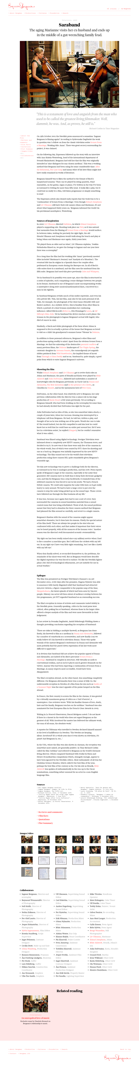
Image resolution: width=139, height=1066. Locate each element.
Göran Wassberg (29, 948)
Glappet (72, 430)
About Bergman (16, 13)
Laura (88, 311)
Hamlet (50, 387)
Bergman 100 (25, 1053)
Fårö (81, 227)
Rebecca (66, 311)
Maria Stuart (54, 400)
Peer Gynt (86, 387)
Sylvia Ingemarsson (30, 930)
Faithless (67, 224)
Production (30, 1049)
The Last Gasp (56, 169)
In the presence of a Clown (79, 384)
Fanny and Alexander (83, 633)
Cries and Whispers (90, 271)
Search (65, 13)
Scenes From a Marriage (77, 230)
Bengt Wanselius (97, 930)
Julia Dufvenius (56, 378)
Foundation (54, 13)
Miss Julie (49, 314)
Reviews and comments (50, 812)
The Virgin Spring (87, 347)
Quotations (26, 147)
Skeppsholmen (43, 591)
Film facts (26, 145)
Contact (13, 1053)
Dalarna (95, 332)
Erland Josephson (94, 202)
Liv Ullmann (46, 205)
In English (126, 9)
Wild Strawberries (64, 353)
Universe (43, 13)
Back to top (125, 1049)
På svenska (111, 9)
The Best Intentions (55, 384)
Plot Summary (27, 149)
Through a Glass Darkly (52, 356)
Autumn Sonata (63, 350)
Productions (30, 13)
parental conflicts (88, 344)
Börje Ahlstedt (96, 942)
